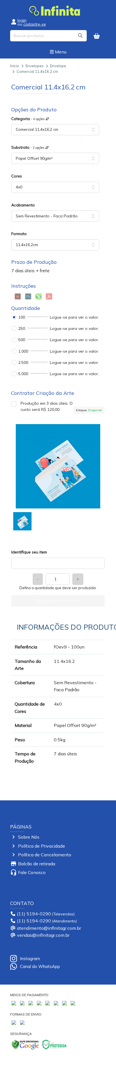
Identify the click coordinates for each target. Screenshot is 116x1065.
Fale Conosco (32, 872)
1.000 (23, 351)
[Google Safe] (25, 1044)
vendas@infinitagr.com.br (43, 935)
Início (14, 66)
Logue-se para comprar (58, 600)
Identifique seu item (29, 552)
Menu (60, 52)
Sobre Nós (28, 837)
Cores (16, 176)
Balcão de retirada (36, 863)
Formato (19, 233)
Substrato (28, 147)
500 (21, 339)
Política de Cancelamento (44, 854)
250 (21, 328)
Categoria (28, 118)
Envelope (58, 66)
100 (21, 317)
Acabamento (23, 205)
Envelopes (35, 66)
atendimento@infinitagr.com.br (49, 928)
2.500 (23, 362)
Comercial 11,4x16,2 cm (37, 71)
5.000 (23, 373)
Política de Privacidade (41, 846)
